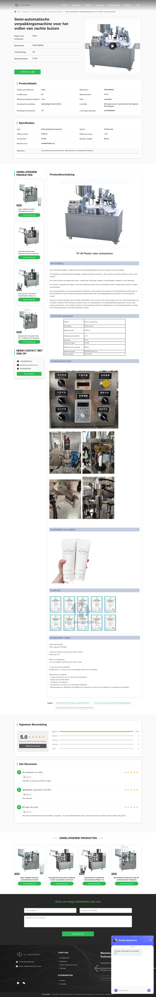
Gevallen (63, 984)
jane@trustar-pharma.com (29, 365)
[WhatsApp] (18, 983)
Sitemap (63, 968)
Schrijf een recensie (33, 746)
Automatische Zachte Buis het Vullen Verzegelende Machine (74, 707)
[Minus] (150, 940)
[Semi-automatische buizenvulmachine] (112, 46)
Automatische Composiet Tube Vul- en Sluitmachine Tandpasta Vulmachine (28, 338)
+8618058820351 (26, 361)
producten (63, 961)
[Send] (148, 990)
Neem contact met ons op (69, 965)
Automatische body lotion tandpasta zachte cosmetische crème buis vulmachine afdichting (61, 880)
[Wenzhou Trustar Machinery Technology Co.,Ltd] (22, 5)
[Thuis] (29, 954)
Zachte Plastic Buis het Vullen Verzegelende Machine (72, 703)
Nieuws (62, 980)
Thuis (64, 5)
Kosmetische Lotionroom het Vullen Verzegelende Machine (112, 703)
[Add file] (116, 990)
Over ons (99, 5)
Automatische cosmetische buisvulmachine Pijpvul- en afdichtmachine (27, 296)
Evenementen (114, 5)
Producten (76, 5)
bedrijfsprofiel (64, 958)
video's (88, 5)
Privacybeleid (46, 994)
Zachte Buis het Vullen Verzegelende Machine (47, 11)
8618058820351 (25, 368)
